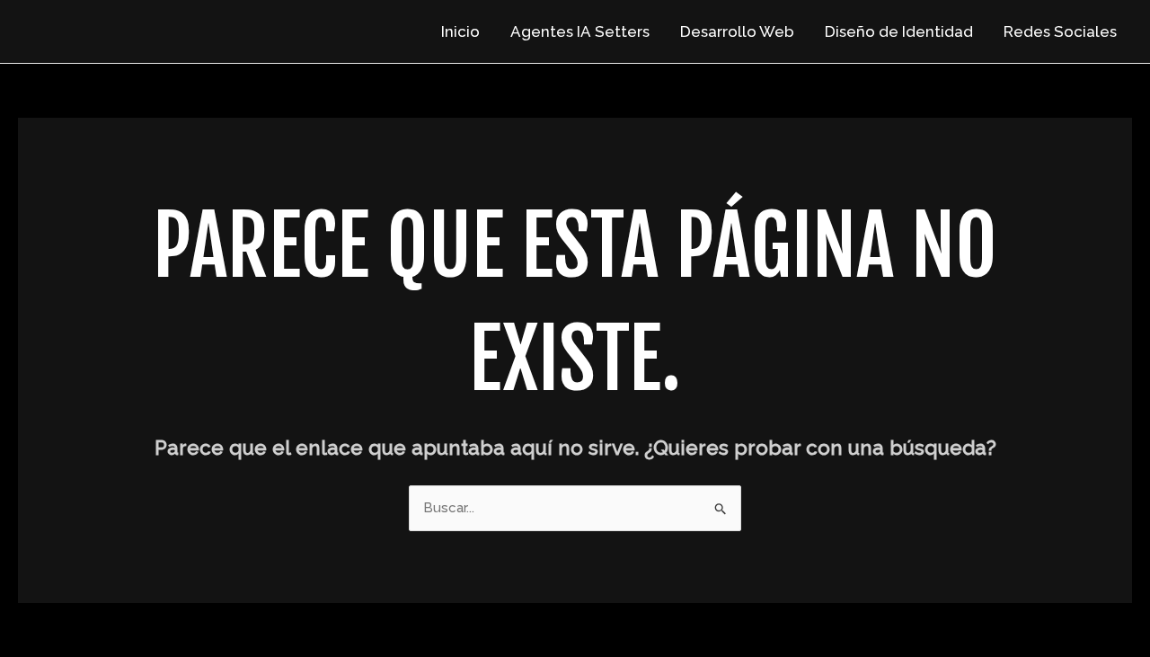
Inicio (460, 31)
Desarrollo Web (737, 31)
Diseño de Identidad (899, 31)
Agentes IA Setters (580, 31)
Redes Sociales (1060, 31)
